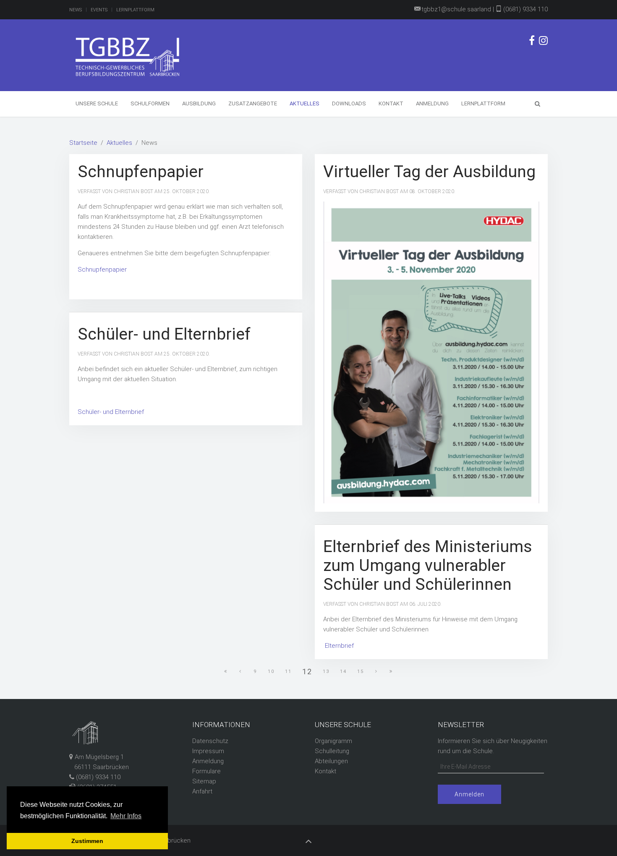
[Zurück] (240, 671)
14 (343, 671)
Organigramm (333, 741)
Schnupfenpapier (141, 171)
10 (271, 671)
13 (326, 671)
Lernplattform (135, 10)
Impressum (208, 751)
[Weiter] (376, 671)
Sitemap (204, 781)
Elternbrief (339, 645)
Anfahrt (202, 791)
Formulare (206, 771)
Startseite (83, 143)
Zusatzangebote (252, 103)
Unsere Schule (97, 103)
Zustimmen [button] (87, 841)
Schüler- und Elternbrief (164, 334)
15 (360, 671)
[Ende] (391, 671)
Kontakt (391, 103)
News (75, 10)
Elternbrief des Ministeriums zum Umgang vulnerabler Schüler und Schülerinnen (427, 565)
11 (288, 671)
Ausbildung (199, 103)
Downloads (349, 103)
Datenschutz (210, 741)
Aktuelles (304, 103)
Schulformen (150, 103)
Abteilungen (331, 761)
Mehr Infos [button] (125, 815)
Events (99, 10)
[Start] (226, 671)
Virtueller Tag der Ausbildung (429, 171)
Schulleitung (332, 751)
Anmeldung (432, 103)
